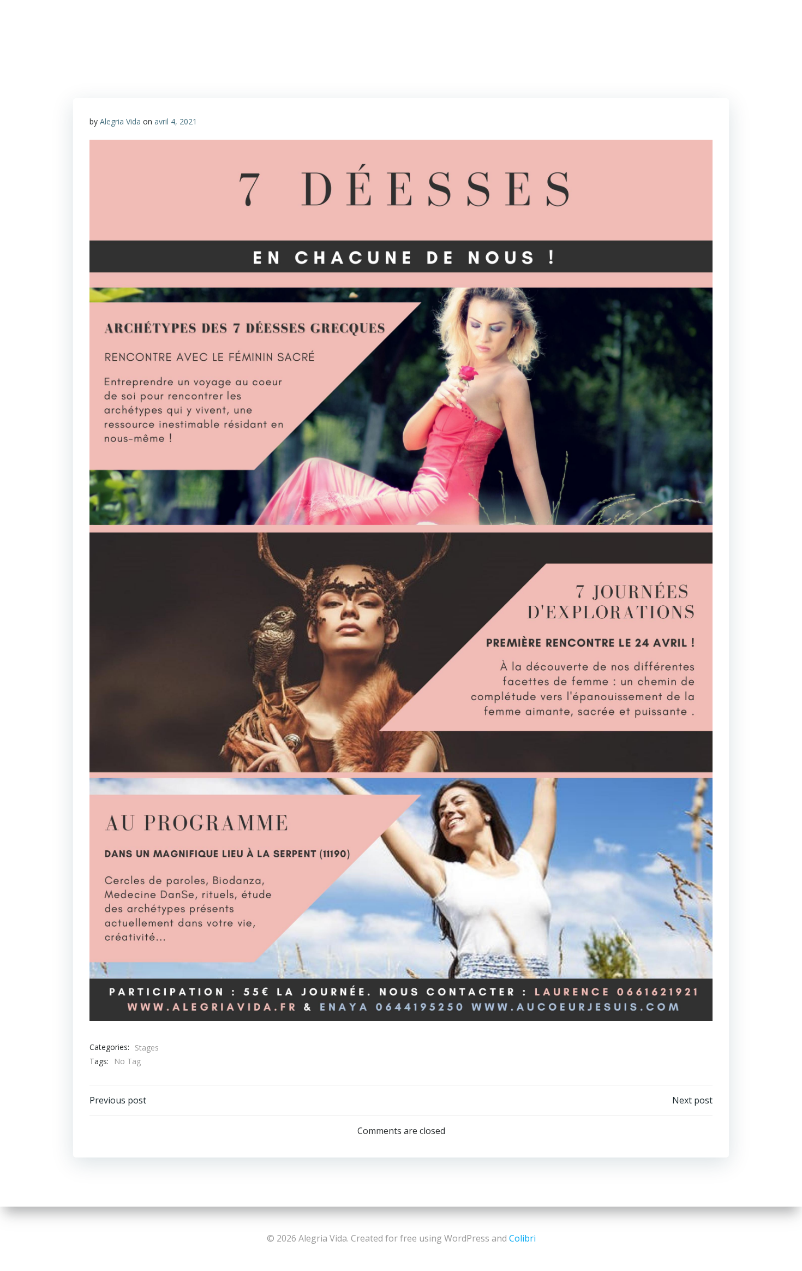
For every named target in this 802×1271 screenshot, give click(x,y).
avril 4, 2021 (175, 121)
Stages (147, 1047)
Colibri (522, 1238)
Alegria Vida (120, 121)
